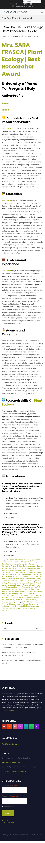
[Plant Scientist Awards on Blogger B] (9, 726)
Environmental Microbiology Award (21, 570)
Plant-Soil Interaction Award (12, 597)
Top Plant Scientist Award (11, 608)
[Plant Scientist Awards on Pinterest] (15, 726)
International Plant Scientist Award (21, 581)
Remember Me (9, 807)
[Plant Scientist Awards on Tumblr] (36, 726)
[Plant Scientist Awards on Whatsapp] (31, 726)
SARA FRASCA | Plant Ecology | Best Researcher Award (22, 29)
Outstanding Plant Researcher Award (22, 587)
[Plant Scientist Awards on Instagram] (20, 726)
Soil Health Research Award (31, 602)
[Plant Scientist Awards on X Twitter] (26, 726)
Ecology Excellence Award (26, 566)
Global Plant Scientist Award (30, 576)
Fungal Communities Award (25, 574)
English (28, 1)
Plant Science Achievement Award (19, 594)
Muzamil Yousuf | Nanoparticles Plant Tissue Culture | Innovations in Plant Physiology (22, 645)
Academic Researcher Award (19, 560)
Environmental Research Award (14, 572)
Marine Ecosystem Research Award (27, 583)
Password (10, 796)
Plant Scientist (32, 36)
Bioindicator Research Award (13, 564)
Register (5, 820)
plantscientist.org (9, 710)
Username (10, 785)
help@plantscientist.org (11, 762)
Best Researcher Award (27, 562)
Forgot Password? (8, 822)
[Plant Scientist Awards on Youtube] (4, 726)
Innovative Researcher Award (13, 578)
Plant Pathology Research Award (20, 593)
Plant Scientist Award (32, 595)
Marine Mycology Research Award (15, 585)
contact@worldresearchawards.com (15, 771)
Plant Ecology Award (22, 589)
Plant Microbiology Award (17, 591)
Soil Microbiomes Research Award (15, 604)
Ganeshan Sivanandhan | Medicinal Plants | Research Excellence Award (19, 653)
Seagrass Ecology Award (11, 602)
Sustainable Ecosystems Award (28, 606)
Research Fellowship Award (25, 600)
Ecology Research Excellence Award (22, 567)
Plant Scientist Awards (15, 11)
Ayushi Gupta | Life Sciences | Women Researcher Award (21, 661)
